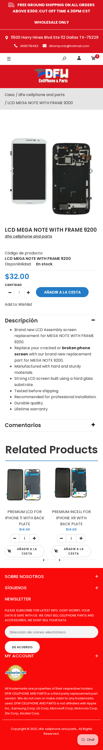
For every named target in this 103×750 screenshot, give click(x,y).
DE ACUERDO (22, 647)
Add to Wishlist (18, 304)
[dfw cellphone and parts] (51, 76)
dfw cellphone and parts (28, 236)
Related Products (51, 449)
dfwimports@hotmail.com (69, 46)
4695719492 (29, 46)
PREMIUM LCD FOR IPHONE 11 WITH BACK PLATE (24, 518)
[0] (93, 59)
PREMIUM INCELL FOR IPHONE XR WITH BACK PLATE (71, 518)
